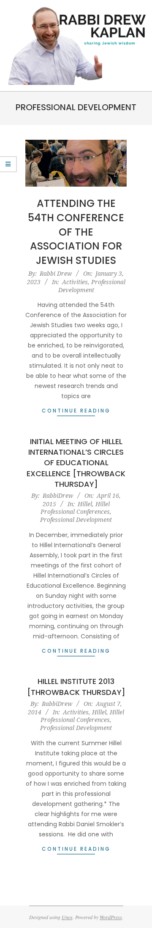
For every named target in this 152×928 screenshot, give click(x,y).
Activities (75, 282)
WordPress (111, 917)
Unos (67, 917)
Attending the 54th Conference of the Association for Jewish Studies (76, 231)
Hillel (85, 504)
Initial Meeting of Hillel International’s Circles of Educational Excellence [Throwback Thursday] (76, 462)
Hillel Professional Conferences (75, 508)
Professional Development (91, 286)
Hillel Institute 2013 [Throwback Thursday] (76, 686)
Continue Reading (76, 410)
